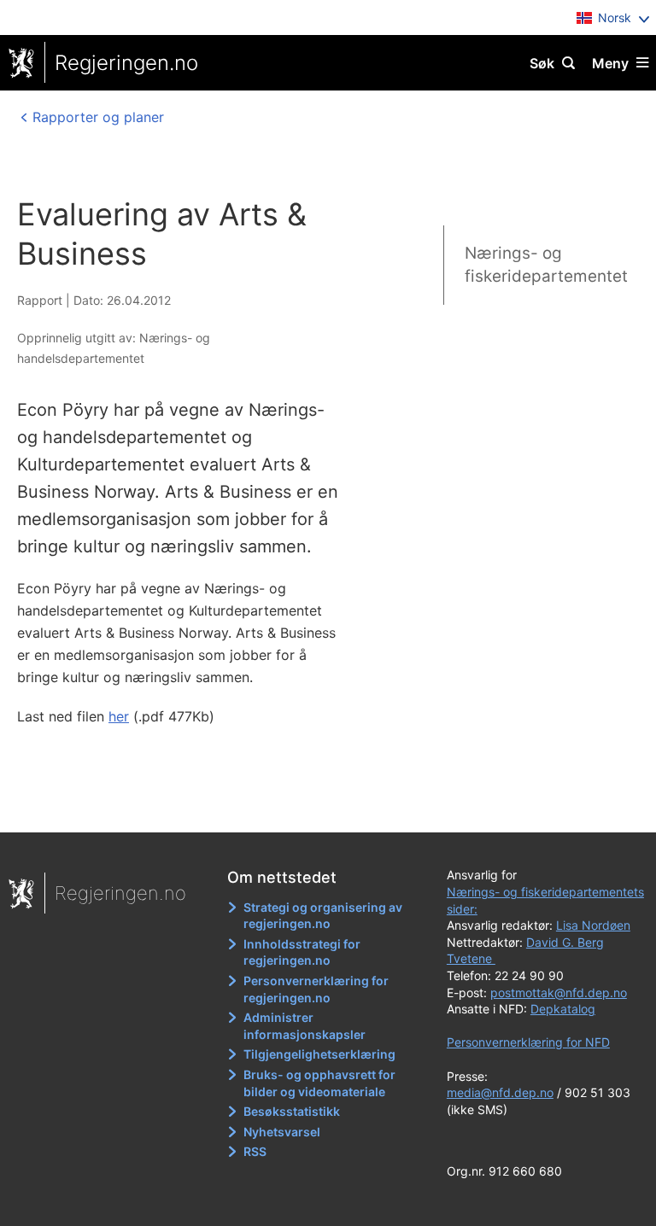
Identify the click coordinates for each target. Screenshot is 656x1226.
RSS (254, 1151)
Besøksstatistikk (291, 1111)
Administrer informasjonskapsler (304, 1026)
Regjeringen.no (126, 62)
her (118, 716)
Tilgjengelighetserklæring (319, 1054)
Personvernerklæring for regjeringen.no (316, 989)
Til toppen (319, 807)
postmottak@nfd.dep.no (558, 992)
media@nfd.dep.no (500, 1092)
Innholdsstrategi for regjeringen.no (301, 952)
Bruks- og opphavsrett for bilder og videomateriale (319, 1083)
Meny (610, 63)
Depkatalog (562, 1008)
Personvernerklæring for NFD (528, 1042)
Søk (542, 63)
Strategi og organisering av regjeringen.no (322, 915)
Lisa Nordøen (593, 925)
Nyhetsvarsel (281, 1131)
